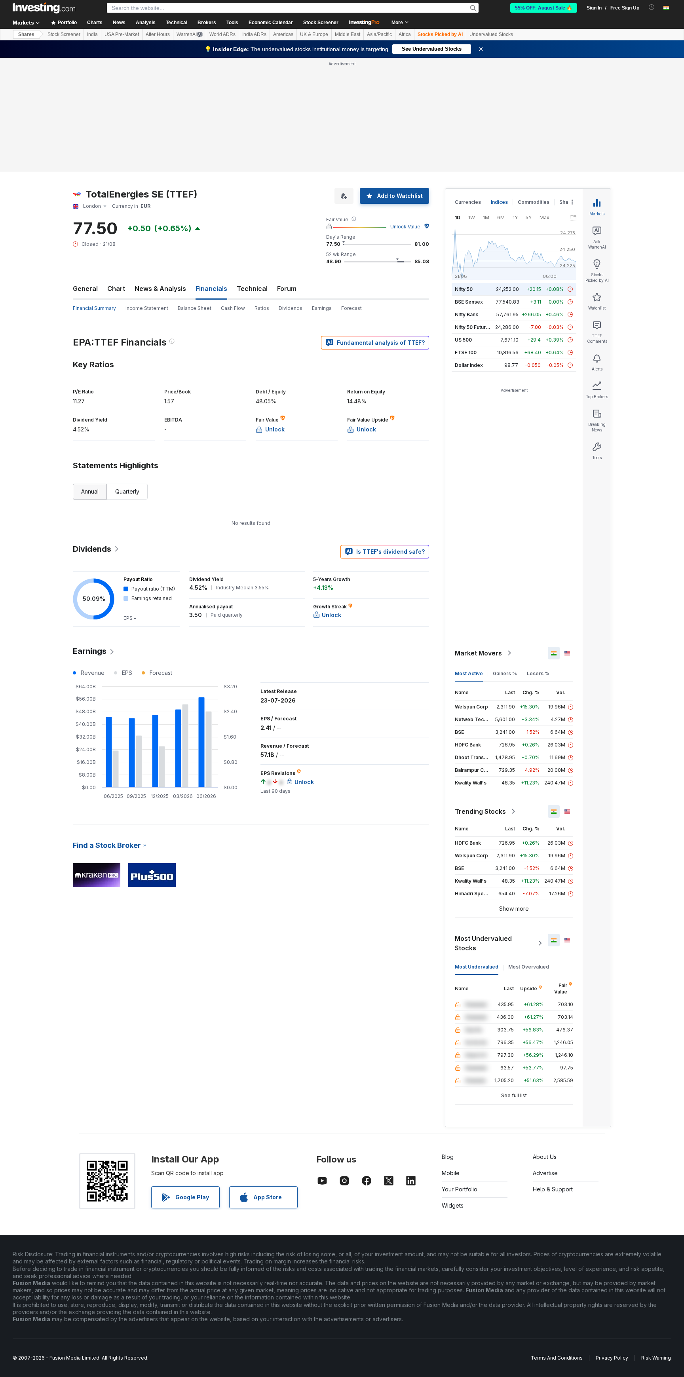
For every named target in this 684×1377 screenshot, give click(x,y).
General (85, 288)
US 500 (463, 340)
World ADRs (222, 34)
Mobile (451, 1173)
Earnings (322, 308)
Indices (499, 202)
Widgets (453, 1205)
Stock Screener (320, 22)
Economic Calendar (271, 22)
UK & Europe (314, 34)
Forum (286, 288)
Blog (448, 1156)
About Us (545, 1156)
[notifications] (651, 7)
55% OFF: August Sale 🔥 (543, 8)
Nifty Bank (466, 314)
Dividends (290, 308)
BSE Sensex (469, 302)
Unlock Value (405, 227)
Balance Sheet (194, 308)
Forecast (351, 308)
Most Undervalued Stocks (483, 943)
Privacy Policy (612, 1358)
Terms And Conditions (557, 1358)
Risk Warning (656, 1358)
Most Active (469, 673)
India (92, 34)
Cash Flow (233, 308)
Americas (283, 34)
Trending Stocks (480, 811)
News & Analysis (160, 288)
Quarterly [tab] (127, 491)
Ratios (262, 308)
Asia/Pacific (379, 34)
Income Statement (146, 308)
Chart (116, 288)
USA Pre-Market (121, 34)
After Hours (158, 34)
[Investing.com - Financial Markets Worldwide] (44, 7)
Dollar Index (469, 365)
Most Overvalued (528, 967)
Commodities (533, 202)
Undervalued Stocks (491, 34)
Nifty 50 (464, 289)
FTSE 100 (466, 352)
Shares (26, 34)
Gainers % (505, 673)
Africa (405, 34)
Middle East (347, 34)
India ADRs (254, 34)
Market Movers (478, 653)
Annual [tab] (90, 491)
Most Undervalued (476, 967)
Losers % (538, 673)
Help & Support (553, 1189)
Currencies (468, 202)
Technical (252, 288)
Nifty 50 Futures (473, 327)
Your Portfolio (459, 1189)
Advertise (545, 1173)
